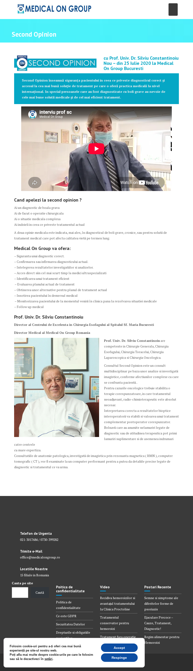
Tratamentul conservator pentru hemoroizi (114, 623)
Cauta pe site (22, 583)
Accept (119, 648)
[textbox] (96, 63)
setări (48, 659)
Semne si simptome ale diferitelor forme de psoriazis (161, 603)
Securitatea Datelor (70, 624)
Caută (40, 592)
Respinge (119, 657)
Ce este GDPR (66, 616)
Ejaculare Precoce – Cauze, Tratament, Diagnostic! (158, 623)
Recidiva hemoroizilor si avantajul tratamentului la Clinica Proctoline (117, 603)
